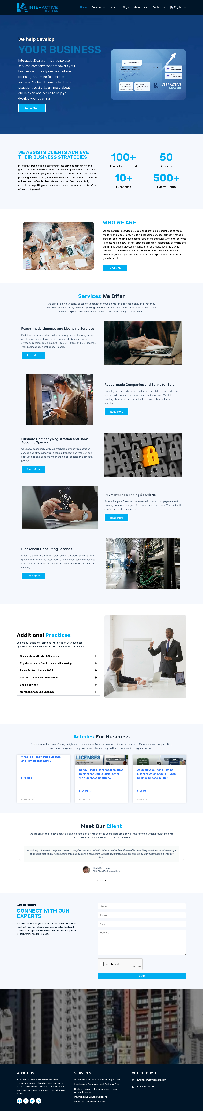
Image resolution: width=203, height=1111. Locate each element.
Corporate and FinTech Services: (39, 656)
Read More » (27, 778)
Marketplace (140, 7)
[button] (58, 656)
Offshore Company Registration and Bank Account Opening (95, 1090)
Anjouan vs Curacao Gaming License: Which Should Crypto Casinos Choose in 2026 (156, 774)
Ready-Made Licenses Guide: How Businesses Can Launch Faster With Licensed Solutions (101, 774)
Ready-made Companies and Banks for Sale (96, 1084)
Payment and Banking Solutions (90, 1097)
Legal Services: (29, 684)
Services (96, 7)
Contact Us (159, 7)
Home (83, 7)
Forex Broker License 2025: (36, 670)
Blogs (125, 7)
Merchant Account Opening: (37, 691)
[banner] (102, 836)
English (178, 7)
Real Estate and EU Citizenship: (39, 677)
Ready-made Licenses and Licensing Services (97, 1079)
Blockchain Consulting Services (90, 1101)
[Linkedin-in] (32, 1101)
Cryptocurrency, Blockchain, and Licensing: (46, 663)
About (113, 7)
